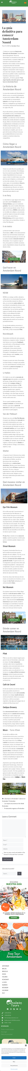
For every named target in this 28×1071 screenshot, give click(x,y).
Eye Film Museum (10, 507)
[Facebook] (7, 1009)
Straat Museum (9, 546)
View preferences (14, 1065)
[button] (26, 1045)
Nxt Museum (8, 587)
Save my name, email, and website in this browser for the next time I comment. (14, 853)
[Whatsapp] (20, 1009)
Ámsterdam (12, 801)
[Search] (19, 873)
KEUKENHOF (5, 979)
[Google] (14, 1009)
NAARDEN (4, 985)
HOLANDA (4, 977)
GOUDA (4, 974)
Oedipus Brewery (10, 707)
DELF (3, 993)
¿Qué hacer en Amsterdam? (11, 798)
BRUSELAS (5, 971)
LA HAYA (4, 982)
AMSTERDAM (5, 966)
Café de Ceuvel (9, 684)
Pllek (5, 653)
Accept (14, 1057)
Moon (5, 730)
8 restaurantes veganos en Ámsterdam (14, 808)
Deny (14, 1061)
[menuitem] (25, 3)
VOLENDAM (5, 990)
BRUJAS (4, 969)
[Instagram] (10, 1009)
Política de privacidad (14, 1069)
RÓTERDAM (5, 987)
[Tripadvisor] (17, 1009)
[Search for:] (9, 873)
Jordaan (17, 777)
